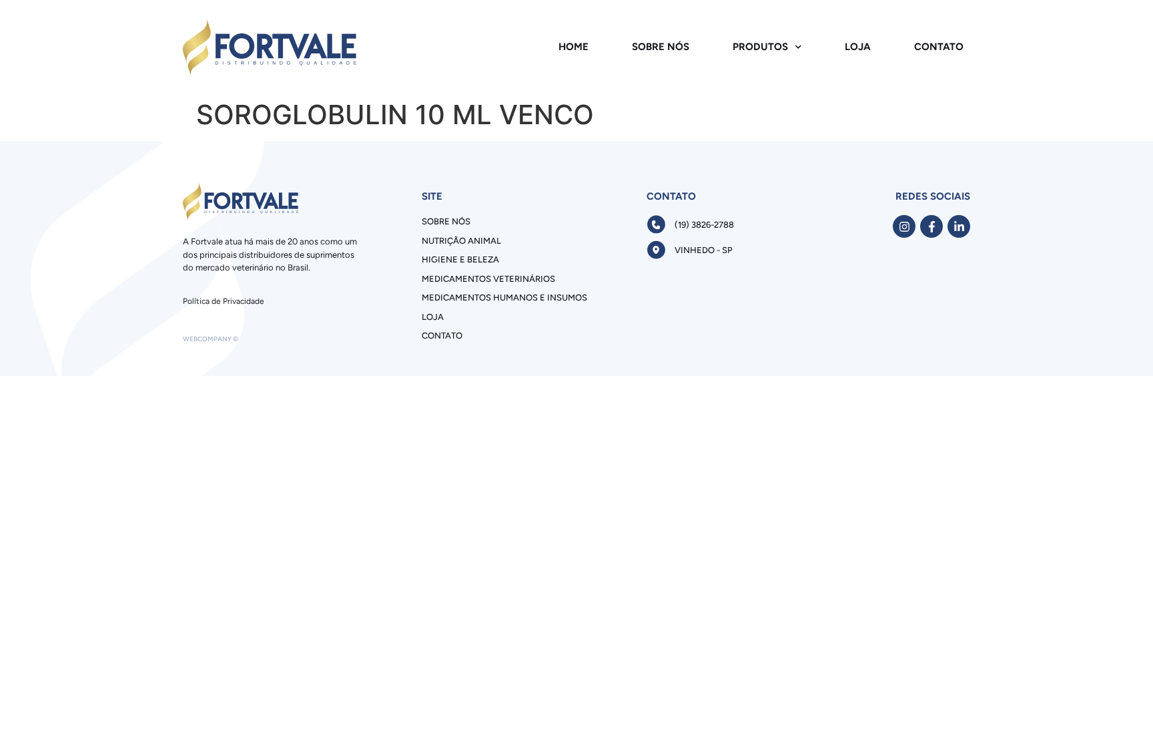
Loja (858, 47)
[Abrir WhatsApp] (1120, 712)
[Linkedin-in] (958, 226)
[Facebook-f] (931, 226)
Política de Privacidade (223, 301)
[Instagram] (904, 226)
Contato (939, 47)
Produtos (760, 47)
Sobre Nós (660, 47)
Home (573, 47)
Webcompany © (210, 339)
